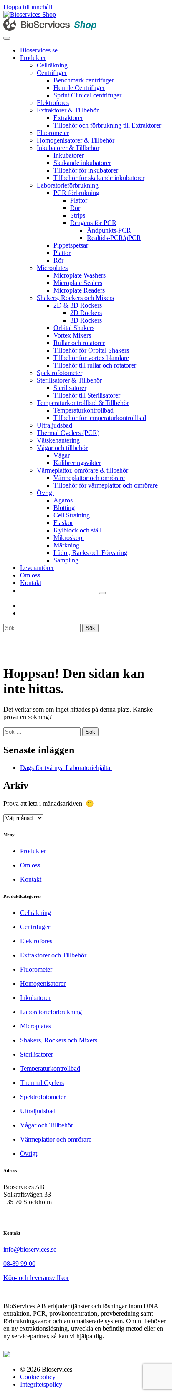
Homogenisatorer (43, 983)
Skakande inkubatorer (82, 162)
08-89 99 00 (19, 1263)
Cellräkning (52, 65)
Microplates (52, 267)
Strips (77, 215)
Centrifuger (52, 72)
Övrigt (45, 492)
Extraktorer (68, 117)
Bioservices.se (39, 50)
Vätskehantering (58, 440)
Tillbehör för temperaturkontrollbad (99, 417)
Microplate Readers (79, 290)
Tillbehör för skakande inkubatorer (98, 177)
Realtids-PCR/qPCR (114, 237)
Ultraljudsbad (54, 425)
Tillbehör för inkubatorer (85, 170)
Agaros (63, 500)
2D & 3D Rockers (77, 305)
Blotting (64, 507)
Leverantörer (37, 567)
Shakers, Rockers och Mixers (75, 297)
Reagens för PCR (93, 222)
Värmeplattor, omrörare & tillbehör (82, 470)
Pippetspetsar (70, 245)
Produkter (33, 57)
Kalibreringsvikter (77, 462)
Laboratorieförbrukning (68, 185)
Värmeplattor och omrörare (89, 477)
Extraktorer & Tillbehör (68, 110)
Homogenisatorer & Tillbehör (75, 140)
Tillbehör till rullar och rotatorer (94, 365)
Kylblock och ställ (77, 530)
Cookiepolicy (38, 1376)
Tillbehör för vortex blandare (91, 357)
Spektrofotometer (59, 372)
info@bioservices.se (29, 1249)
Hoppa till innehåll (27, 6)
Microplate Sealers (77, 282)
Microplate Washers (79, 275)
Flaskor (63, 522)
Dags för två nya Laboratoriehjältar (66, 767)
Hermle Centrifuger (79, 87)
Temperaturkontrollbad (83, 410)
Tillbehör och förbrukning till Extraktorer (107, 125)
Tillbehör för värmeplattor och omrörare (105, 485)
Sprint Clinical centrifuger (87, 95)
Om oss (30, 575)
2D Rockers (86, 312)
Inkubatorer (68, 155)
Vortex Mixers (72, 335)
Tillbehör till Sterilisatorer (86, 395)
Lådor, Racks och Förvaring (90, 552)
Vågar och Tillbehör (46, 1125)
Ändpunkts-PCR (109, 230)
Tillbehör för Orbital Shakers (91, 350)
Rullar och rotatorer (79, 342)
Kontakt (30, 582)
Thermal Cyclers (42, 1082)
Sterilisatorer (69, 387)
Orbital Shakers (73, 327)
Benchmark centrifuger (83, 80)
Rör (75, 207)
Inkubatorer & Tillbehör (68, 147)
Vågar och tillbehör (62, 447)
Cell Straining (71, 515)
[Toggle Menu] (6, 38)
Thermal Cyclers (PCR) (68, 432)
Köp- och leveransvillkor (36, 1277)
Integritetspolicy (41, 1384)
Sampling (65, 560)
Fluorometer (53, 132)
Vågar (61, 455)
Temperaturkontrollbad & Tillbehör (83, 402)
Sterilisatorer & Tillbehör (69, 380)
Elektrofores (53, 102)
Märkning (66, 545)
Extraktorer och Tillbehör (53, 955)
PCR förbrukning (76, 192)
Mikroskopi (68, 537)
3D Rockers (86, 320)
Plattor (78, 200)
